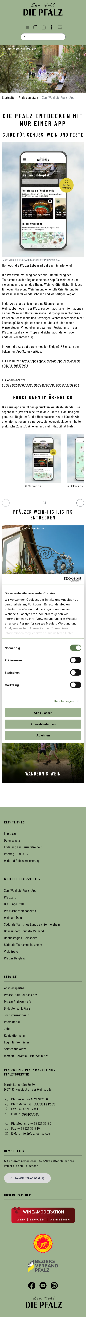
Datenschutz (12, 840)
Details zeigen (64, 701)
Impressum (11, 834)
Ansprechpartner (14, 988)
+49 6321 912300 (36, 1099)
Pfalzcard (10, 897)
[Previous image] (6, 503)
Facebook (31, 1285)
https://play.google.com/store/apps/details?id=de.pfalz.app (40, 385)
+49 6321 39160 (40, 1123)
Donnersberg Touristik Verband (24, 931)
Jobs (7, 1029)
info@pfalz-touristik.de (35, 1133)
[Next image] (80, 503)
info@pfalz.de (30, 1114)
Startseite (8, 98)
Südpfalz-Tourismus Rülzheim (23, 945)
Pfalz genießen (28, 98)
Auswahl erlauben (43, 724)
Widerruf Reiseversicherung (22, 861)
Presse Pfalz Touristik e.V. (20, 995)
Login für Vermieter (16, 1042)
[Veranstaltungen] (35, 27)
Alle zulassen (43, 713)
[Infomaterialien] (51, 27)
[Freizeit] (60, 27)
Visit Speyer (11, 951)
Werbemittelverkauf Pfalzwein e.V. (26, 1056)
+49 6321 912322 (44, 1104)
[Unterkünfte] (43, 27)
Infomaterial (12, 1022)
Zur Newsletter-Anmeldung (27, 1178)
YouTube (43, 1285)
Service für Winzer (15, 1049)
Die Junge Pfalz (14, 904)
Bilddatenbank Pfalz (17, 1008)
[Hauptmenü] (27, 27)
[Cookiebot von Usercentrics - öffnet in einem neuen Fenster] (63, 579)
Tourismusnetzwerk (16, 1015)
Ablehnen (43, 735)
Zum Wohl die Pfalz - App (20, 891)
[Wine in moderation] (43, 1215)
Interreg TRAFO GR (16, 854)
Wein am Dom (13, 918)
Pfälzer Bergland (15, 958)
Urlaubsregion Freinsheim (20, 938)
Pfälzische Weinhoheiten (20, 911)
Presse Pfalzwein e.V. (18, 1002)
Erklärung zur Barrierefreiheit (23, 847)
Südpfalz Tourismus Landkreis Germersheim (32, 924)
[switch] (75, 660)
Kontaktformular (14, 1035)
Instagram (54, 1285)
